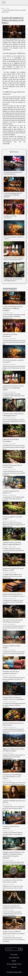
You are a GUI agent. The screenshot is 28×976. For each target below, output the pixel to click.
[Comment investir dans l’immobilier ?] (14, 431)
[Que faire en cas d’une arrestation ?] (14, 206)
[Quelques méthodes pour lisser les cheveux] (14, 792)
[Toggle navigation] (3, 2)
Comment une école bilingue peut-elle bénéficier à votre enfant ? (12, 776)
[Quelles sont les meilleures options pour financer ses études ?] (14, 923)
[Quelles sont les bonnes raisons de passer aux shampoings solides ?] (14, 248)
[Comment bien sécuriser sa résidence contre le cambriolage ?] (14, 689)
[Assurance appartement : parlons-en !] (14, 482)
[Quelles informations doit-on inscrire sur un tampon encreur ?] (14, 585)
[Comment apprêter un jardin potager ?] (14, 508)
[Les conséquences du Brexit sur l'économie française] (14, 163)
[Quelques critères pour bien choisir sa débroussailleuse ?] (14, 534)
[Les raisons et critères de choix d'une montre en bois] (14, 871)
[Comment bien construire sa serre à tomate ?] (14, 456)
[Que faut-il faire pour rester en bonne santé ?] (14, 714)
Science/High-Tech (14, 964)
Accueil (2, 8)
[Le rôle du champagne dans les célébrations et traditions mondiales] (14, 184)
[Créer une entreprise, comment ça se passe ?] (14, 227)
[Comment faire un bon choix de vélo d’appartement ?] (14, 269)
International (14, 958)
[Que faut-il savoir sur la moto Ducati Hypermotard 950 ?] (14, 611)
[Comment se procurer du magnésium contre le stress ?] (14, 897)
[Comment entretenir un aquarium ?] (14, 818)
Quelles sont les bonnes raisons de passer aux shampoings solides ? (13, 388)
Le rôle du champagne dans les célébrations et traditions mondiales (12, 195)
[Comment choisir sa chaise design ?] (14, 637)
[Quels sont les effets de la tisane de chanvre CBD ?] (14, 560)
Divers (7, 8)
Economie (14, 954)
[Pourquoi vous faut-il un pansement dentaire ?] (14, 663)
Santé (14, 961)
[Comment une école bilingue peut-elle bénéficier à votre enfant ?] (14, 766)
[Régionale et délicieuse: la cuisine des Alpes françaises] (14, 740)
